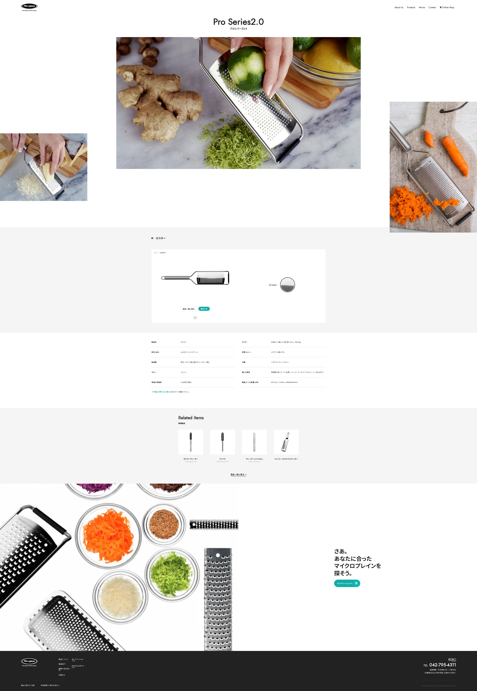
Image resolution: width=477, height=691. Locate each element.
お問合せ (62, 675)
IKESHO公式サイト (78, 667)
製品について (63, 659)
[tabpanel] (195, 282)
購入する (204, 309)
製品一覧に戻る (189, 309)
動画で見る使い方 (64, 669)
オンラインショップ (77, 660)
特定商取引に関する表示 (49, 685)
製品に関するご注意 (161, 392)
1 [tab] (195, 317)
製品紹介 (62, 664)
